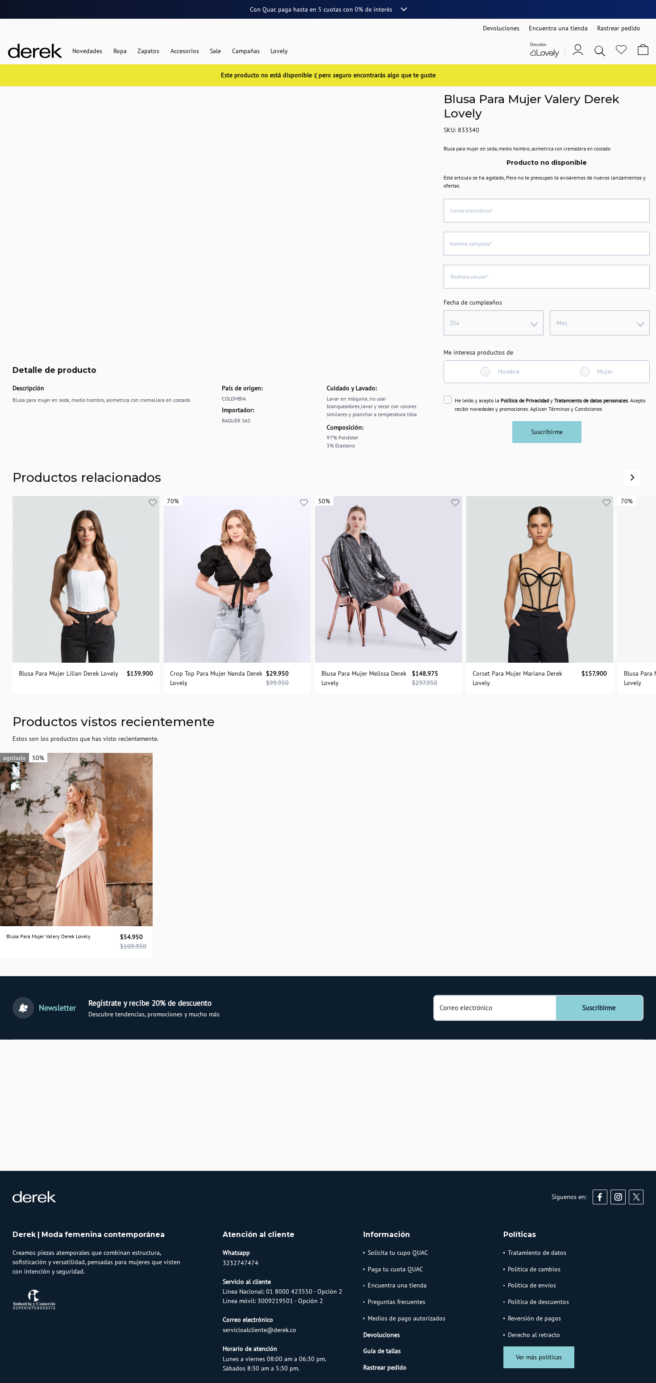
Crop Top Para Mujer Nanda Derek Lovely (216, 677)
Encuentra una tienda (397, 1285)
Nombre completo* (471, 243)
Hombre (508, 372)
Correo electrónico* (471, 210)
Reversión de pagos (534, 1318)
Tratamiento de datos (537, 1253)
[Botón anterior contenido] (632, 477)
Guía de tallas (382, 1351)
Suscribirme (547, 432)
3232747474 (240, 1263)
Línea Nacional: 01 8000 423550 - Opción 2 (282, 1291)
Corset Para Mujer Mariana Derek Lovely (517, 677)
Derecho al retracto (534, 1335)
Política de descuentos (538, 1302)
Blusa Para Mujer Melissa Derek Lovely (364, 677)
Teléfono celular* (469, 276)
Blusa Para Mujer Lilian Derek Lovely (68, 673)
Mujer (605, 372)
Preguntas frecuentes (396, 1302)
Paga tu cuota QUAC (395, 1269)
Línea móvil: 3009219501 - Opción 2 (273, 1301)
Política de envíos (532, 1285)
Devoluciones (381, 1335)
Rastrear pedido (385, 1367)
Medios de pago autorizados (406, 1318)
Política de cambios (534, 1269)
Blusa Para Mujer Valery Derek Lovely (48, 936)
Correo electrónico (466, 1008)
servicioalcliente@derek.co (259, 1330)
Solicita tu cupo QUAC (398, 1253)
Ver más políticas (539, 1357)
